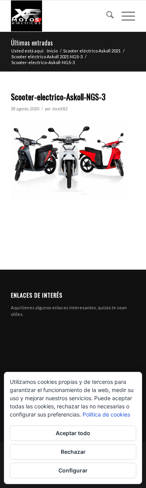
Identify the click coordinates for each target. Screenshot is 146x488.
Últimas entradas (32, 42)
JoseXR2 (60, 108)
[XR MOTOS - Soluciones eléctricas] (60, 15)
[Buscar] (106, 15)
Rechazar (73, 451)
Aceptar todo (73, 433)
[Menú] (124, 15)
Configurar (73, 470)
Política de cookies (106, 414)
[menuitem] (106, 15)
